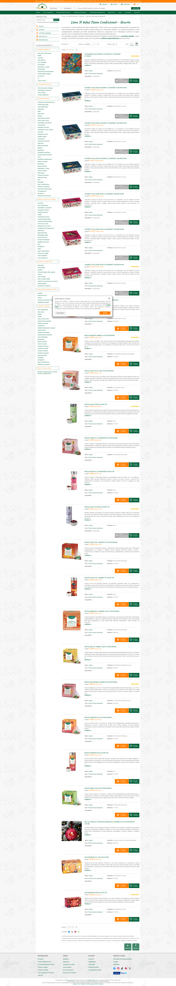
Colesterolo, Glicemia (43, 141)
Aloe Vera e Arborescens (44, 53)
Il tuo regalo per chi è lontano (46, 972)
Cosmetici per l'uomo (43, 217)
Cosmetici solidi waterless (45, 221)
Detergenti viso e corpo (44, 226)
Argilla (39, 55)
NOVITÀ (40, 26)
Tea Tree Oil (41, 76)
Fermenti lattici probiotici (45, 154)
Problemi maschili (43, 350)
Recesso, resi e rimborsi (69, 972)
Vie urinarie (41, 193)
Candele (40, 270)
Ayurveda (40, 58)
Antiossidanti (41, 125)
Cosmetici (40, 203)
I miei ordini (91, 964)
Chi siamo (40, 959)
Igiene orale (41, 230)
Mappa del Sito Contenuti (97, 984)
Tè (38, 78)
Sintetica (131, 45)
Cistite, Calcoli (41, 330)
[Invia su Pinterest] (75, 931)
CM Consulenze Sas (70, 980)
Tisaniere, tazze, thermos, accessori (48, 281)
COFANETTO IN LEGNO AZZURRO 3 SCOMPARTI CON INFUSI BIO (106, 88)
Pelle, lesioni (41, 173)
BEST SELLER (42, 36)
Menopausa (41, 164)
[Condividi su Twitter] (72, 931)
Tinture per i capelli (43, 253)
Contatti (115, 961)
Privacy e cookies (43, 967)
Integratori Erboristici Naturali (46, 102)
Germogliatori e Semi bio (44, 90)
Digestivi (40, 148)
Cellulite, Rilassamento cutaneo (46, 328)
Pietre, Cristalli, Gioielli (44, 279)
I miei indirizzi (92, 961)
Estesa (136, 45)
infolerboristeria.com (92, 980)
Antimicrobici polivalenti (44, 321)
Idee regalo (41, 265)
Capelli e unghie (42, 136)
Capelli (39, 214)
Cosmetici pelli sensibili (44, 219)
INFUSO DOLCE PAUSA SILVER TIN (96, 404)
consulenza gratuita (127, 36)
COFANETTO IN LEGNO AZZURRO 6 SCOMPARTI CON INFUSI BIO (106, 158)
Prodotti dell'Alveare (43, 95)
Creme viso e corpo (43, 223)
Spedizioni (66, 959)
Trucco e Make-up (43, 258)
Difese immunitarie (43, 145)
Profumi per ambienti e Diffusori (47, 300)
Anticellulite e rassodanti (44, 123)
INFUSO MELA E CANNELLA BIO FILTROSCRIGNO (100, 647)
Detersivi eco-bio (42, 295)
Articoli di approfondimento (110, 38)
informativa (55, 22)
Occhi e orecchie (42, 170)
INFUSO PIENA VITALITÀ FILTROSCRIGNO (98, 788)
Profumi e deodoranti (44, 239)
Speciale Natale (42, 283)
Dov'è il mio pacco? (68, 970)
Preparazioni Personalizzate (46, 71)
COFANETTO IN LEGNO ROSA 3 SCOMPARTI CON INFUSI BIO (104, 194)
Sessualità (40, 182)
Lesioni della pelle (42, 337)
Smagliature (41, 246)
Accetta (105, 313)
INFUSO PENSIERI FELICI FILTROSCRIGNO (98, 717)
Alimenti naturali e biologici (45, 88)
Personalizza (60, 313)
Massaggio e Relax (43, 235)
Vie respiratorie (42, 191)
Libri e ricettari (42, 92)
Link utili (40, 975)
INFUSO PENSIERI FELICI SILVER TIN (96, 753)
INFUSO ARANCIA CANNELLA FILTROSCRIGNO (100, 335)
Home (63, 16)
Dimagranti (41, 150)
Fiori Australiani (42, 62)
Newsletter (116, 964)
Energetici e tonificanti (44, 152)
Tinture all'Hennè (42, 255)
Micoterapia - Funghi (43, 67)
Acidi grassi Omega (43, 104)
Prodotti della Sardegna (44, 74)
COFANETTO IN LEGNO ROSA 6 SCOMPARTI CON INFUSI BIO (104, 265)
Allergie (40, 116)
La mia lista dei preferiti (94, 970)
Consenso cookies (43, 970)
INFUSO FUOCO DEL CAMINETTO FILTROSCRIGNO (101, 542)
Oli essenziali (41, 69)
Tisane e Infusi (42, 80)
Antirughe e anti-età (43, 127)
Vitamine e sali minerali (44, 195)
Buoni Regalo (41, 267)
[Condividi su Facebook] (69, 931)
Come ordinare (67, 967)
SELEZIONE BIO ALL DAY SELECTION (97, 857)
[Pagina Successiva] (76, 50)
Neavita (81, 16)
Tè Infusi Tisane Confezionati (95, 73)
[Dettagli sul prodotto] (72, 73)
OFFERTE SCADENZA (44, 33)
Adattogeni (41, 109)
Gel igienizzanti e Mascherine (46, 228)
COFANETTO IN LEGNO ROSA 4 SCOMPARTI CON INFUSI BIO (104, 229)
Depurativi (40, 143)
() (137, 4)
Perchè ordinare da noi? (44, 961)
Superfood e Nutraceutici (45, 189)
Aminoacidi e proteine (44, 118)
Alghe (39, 111)
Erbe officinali (41, 60)
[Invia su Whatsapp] (78, 931)
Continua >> (88, 65)
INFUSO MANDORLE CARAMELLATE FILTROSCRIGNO (102, 611)
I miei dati (91, 959)
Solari (39, 248)
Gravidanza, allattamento (45, 159)
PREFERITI (104, 4)
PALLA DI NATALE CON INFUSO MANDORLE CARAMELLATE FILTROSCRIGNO (110, 822)
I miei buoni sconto (93, 967)
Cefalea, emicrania (43, 323)
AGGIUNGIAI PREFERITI (136, 81)
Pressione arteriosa (43, 175)
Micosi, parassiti (42, 166)
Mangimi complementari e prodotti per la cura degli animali (47, 372)
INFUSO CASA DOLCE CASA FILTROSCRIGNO (99, 371)
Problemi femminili (43, 348)
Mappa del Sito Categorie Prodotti (81, 984)
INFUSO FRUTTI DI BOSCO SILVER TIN (97, 507)
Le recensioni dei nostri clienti (46, 964)
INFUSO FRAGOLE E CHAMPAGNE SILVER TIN (99, 471)
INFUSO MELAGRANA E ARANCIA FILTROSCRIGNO (101, 682)
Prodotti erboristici (72, 16)
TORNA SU (136, 948)
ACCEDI (115, 4)
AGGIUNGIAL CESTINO (123, 328)
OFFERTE (41, 29)
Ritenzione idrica (42, 177)
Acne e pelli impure (43, 107)
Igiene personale (42, 233)
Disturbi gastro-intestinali (45, 335)
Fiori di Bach (41, 64)
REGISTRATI (127, 4)
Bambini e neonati (43, 134)
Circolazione (41, 138)
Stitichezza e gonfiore (44, 186)
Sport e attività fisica (43, 184)
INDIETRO (128, 948)
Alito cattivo (41, 113)
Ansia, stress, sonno (43, 120)
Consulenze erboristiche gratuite (122, 959)
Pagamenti (66, 961)
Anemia (40, 316)
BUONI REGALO (43, 40)
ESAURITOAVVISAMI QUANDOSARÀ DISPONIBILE (123, 81)
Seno (39, 180)
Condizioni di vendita (69, 964)
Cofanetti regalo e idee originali (46, 272)
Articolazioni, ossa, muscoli (45, 129)
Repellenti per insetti (43, 242)
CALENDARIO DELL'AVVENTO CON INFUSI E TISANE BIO (103, 54)
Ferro (39, 157)
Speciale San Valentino (44, 286)
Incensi (40, 274)
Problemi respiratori (43, 353)
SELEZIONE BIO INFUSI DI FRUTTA (96, 893)
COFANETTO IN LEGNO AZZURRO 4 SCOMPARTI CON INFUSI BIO (106, 123)
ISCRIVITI (56, 20)
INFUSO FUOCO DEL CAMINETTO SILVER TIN (99, 578)
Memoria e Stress (42, 161)
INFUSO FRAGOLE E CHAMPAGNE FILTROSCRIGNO (101, 438)
